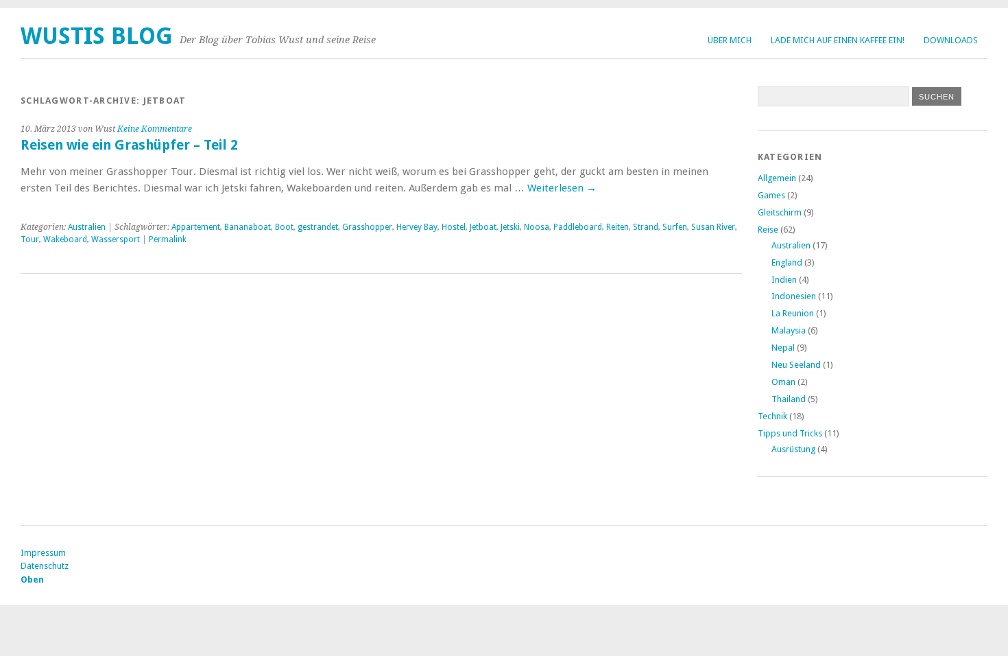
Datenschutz (45, 566)
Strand (645, 227)
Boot (284, 227)
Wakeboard (65, 239)
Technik (772, 416)
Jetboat (483, 227)
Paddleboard (577, 227)
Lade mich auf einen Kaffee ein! (837, 40)
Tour (30, 239)
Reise (768, 229)
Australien (87, 227)
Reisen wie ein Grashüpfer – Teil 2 (129, 145)
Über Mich (730, 40)
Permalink (168, 239)
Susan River (713, 227)
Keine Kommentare (154, 129)
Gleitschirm (780, 212)
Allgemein (777, 178)
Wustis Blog (97, 36)
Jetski (510, 227)
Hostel (454, 227)
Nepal (783, 347)
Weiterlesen (562, 188)
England (786, 262)
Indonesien (793, 296)
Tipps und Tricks (790, 433)
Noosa (536, 227)
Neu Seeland (796, 365)
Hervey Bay (416, 227)
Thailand (788, 399)
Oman (783, 382)
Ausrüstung (793, 449)
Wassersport (115, 239)
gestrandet (318, 227)
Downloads (951, 40)
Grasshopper (367, 227)
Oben (32, 579)
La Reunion (792, 313)
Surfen (674, 227)
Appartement (195, 227)
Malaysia (788, 330)
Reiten (617, 227)
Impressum (43, 553)
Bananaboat (247, 227)
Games (771, 195)
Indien (784, 279)
